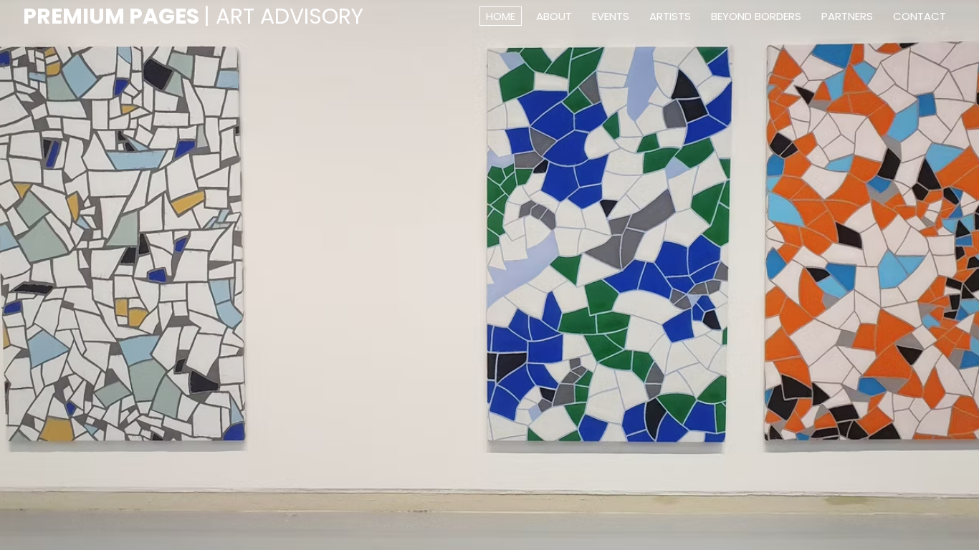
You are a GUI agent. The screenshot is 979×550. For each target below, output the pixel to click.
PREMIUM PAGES (193, 16)
